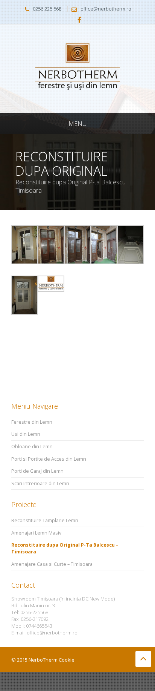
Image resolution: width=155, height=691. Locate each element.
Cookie (66, 659)
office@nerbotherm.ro (106, 8)
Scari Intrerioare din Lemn (40, 483)
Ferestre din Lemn (31, 422)
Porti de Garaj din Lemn (37, 471)
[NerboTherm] (77, 68)
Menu (77, 124)
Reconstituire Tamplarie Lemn (44, 520)
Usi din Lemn (25, 434)
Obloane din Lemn (32, 446)
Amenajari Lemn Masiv (36, 533)
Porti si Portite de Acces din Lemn (48, 459)
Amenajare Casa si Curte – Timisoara (52, 564)
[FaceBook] (79, 20)
